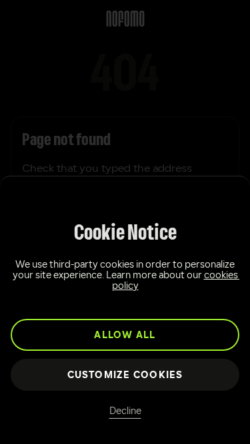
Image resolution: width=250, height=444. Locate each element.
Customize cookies (125, 376)
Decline (125, 412)
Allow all (124, 336)
